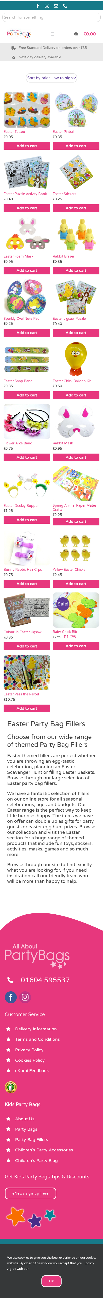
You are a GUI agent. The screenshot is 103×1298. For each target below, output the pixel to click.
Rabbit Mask (63, 443)
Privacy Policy (29, 1050)
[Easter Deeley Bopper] (27, 483)
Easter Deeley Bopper (21, 506)
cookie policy (90, 1260)
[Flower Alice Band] (27, 421)
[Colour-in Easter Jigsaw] (27, 610)
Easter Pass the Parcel (21, 694)
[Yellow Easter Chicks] (76, 547)
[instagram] (47, 6)
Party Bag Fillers (31, 1139)
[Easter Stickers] (76, 172)
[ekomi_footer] (11, 1083)
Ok (51, 1281)
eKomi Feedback (32, 1070)
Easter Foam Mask (19, 256)
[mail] (56, 6)
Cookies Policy (30, 1060)
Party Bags (26, 1129)
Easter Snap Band (18, 381)
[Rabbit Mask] (76, 421)
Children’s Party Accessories (44, 1150)
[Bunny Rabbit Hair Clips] (27, 547)
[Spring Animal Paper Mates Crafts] (76, 483)
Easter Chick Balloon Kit (72, 381)
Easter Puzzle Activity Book (25, 194)
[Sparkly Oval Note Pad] (27, 296)
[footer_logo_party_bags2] (37, 946)
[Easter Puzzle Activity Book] (27, 172)
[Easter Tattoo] (27, 109)
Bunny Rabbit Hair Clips (23, 570)
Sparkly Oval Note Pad (22, 319)
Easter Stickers (64, 194)
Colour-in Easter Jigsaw (22, 632)
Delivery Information (36, 1029)
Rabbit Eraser (63, 256)
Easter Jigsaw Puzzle (69, 319)
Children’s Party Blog (36, 1160)
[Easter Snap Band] (27, 359)
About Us (24, 1118)
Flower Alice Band (18, 443)
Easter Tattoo (14, 132)
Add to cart (27, 145)
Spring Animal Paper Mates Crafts (75, 507)
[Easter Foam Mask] (27, 234)
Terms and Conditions (37, 1039)
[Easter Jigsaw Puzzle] (76, 296)
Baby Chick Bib (65, 632)
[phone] (65, 6)
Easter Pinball (63, 132)
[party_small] (19, 26)
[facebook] (38, 6)
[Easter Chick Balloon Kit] (76, 359)
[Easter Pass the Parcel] (27, 672)
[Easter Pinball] (76, 109)
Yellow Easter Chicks (69, 570)
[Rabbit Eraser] (76, 234)
